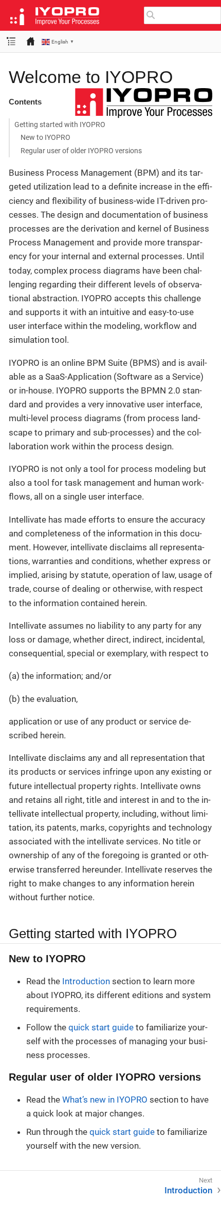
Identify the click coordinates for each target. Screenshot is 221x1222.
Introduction (86, 981)
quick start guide (101, 1027)
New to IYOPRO (45, 137)
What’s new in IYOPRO (105, 1099)
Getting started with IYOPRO (59, 124)
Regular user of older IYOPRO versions (81, 151)
